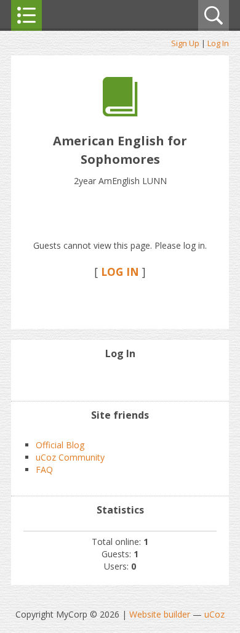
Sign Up (185, 43)
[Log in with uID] (120, 379)
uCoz (214, 614)
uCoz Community (70, 457)
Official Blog (60, 445)
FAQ (44, 469)
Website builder (159, 614)
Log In (218, 43)
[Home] (120, 113)
